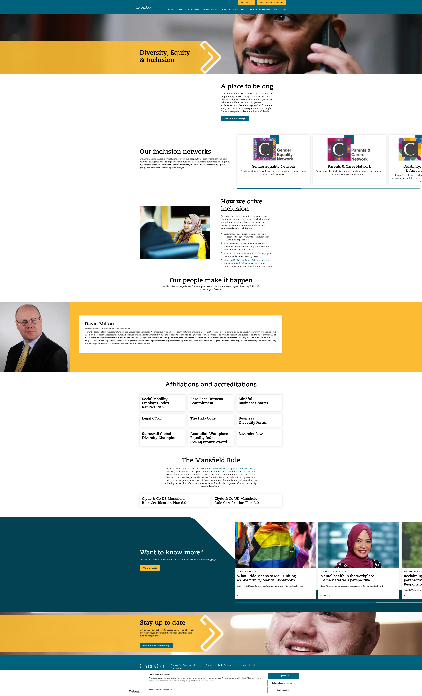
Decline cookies (283, 690)
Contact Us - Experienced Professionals (183, 666)
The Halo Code (203, 418)
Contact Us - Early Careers (218, 665)
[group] (273, 160)
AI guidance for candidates (187, 9)
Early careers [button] (238, 9)
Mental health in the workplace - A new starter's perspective (347, 578)
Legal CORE (152, 418)
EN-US (247, 2)
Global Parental (236, 253)
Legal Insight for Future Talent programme (249, 260)
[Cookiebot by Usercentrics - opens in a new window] (134, 691)
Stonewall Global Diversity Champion (159, 435)
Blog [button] (275, 9)
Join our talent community (271, 2)
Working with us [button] (210, 9)
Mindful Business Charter (253, 401)
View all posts (150, 568)
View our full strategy (235, 118)
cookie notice (154, 681)
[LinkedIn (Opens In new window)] (244, 665)
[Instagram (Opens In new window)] (249, 665)
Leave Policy (250, 253)
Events (283, 9)
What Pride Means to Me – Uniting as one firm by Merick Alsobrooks (266, 578)
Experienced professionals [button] (259, 9)
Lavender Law (251, 433)
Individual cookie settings (159, 689)
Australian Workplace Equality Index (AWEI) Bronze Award (209, 437)
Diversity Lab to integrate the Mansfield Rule (232, 468)
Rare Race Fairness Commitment (206, 401)
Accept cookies (283, 676)
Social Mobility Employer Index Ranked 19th (155, 403)
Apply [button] (170, 9)
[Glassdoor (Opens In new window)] (254, 665)
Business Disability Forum (253, 420)
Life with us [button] (225, 9)
